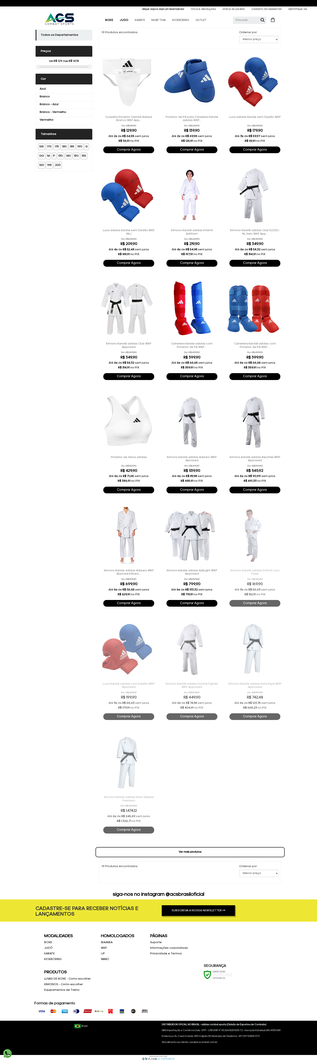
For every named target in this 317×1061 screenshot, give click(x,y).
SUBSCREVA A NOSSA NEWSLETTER (197, 910)
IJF (103, 953)
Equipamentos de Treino (62, 990)
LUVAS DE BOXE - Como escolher (67, 978)
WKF (104, 948)
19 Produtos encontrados (120, 32)
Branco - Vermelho (53, 112)
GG (41, 155)
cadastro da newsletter (266, 9)
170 (49, 146)
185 (72, 146)
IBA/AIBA (107, 942)
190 (79, 146)
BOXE (109, 20)
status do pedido (234, 9)
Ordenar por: (248, 32)
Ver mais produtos (190, 852)
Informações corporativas (169, 948)
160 (41, 165)
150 (76, 155)
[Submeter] (262, 20)
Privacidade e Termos (166, 953)
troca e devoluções (203, 9)
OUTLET (201, 20)
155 (84, 155)
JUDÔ (48, 948)
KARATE (140, 20)
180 (64, 146)
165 (41, 146)
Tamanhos (48, 134)
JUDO (124, 20)
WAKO (105, 959)
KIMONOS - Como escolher (63, 984)
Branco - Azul (49, 104)
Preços (46, 51)
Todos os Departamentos (59, 35)
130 (60, 155)
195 (49, 165)
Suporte (156, 942)
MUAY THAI (158, 20)
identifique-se (297, 9)
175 (57, 146)
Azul (43, 88)
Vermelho (46, 120)
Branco (45, 96)
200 (58, 165)
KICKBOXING (180, 20)
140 (68, 155)
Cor (43, 79)
